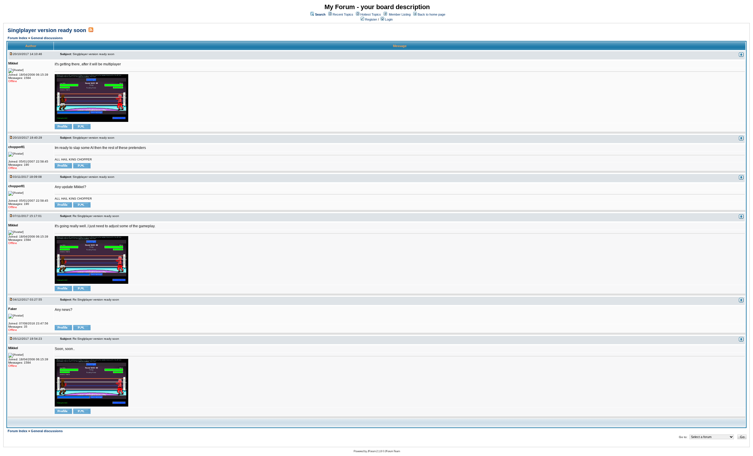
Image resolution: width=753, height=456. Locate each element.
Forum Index (18, 38)
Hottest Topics (370, 14)
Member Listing (400, 14)
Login (388, 19)
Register (370, 19)
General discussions (47, 38)
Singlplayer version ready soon (47, 30)
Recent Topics (343, 14)
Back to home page (431, 14)
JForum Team (392, 451)
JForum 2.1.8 (374, 451)
